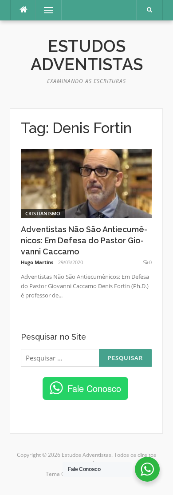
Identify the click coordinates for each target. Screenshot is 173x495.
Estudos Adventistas (87, 55)
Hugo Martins (37, 262)
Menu (44, 10)
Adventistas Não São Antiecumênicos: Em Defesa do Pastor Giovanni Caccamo (84, 240)
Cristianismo (43, 213)
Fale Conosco (94, 388)
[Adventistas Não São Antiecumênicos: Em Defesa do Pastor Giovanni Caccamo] (86, 182)
